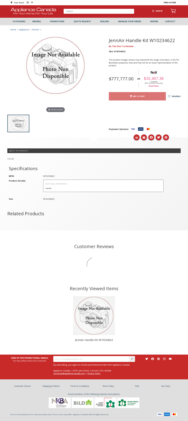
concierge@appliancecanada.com (69, 373)
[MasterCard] (174, 414)
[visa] (160, 414)
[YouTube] (170, 359)
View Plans (154, 86)
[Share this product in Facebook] (151, 137)
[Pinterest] (158, 359)
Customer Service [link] (22, 386)
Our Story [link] (165, 386)
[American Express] (167, 414)
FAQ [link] (137, 386)
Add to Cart (138, 96)
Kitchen (35, 29)
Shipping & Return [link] (51, 386)
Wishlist (176, 96)
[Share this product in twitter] (159, 137)
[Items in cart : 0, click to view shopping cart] (173, 12)
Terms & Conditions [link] (79, 386)
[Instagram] (164, 359)
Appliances (24, 29)
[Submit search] (131, 11)
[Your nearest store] (29, 2)
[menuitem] (19, 21)
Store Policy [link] (108, 386)
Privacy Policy (93, 373)
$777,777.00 (121, 79)
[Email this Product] (144, 137)
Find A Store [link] (170, 2)
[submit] (132, 359)
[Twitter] (147, 359)
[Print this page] (137, 137)
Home (13, 29)
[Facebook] (153, 359)
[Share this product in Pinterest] (166, 137)
